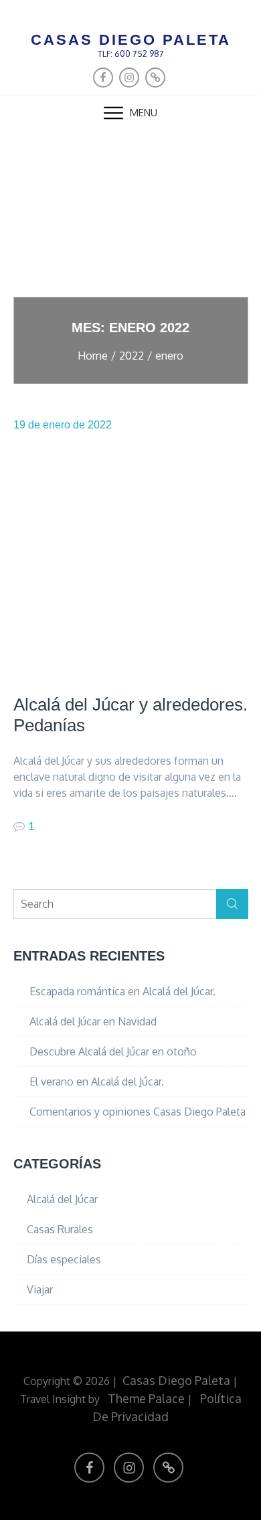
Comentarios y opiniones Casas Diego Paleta (137, 1111)
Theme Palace (146, 1398)
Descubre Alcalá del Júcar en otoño (113, 1051)
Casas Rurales (60, 1229)
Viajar (40, 1289)
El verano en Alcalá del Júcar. (96, 1081)
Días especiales (64, 1259)
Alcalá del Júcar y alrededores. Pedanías (130, 714)
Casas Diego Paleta (131, 39)
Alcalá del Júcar (62, 1199)
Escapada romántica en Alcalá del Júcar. (122, 991)
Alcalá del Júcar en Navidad (93, 1021)
